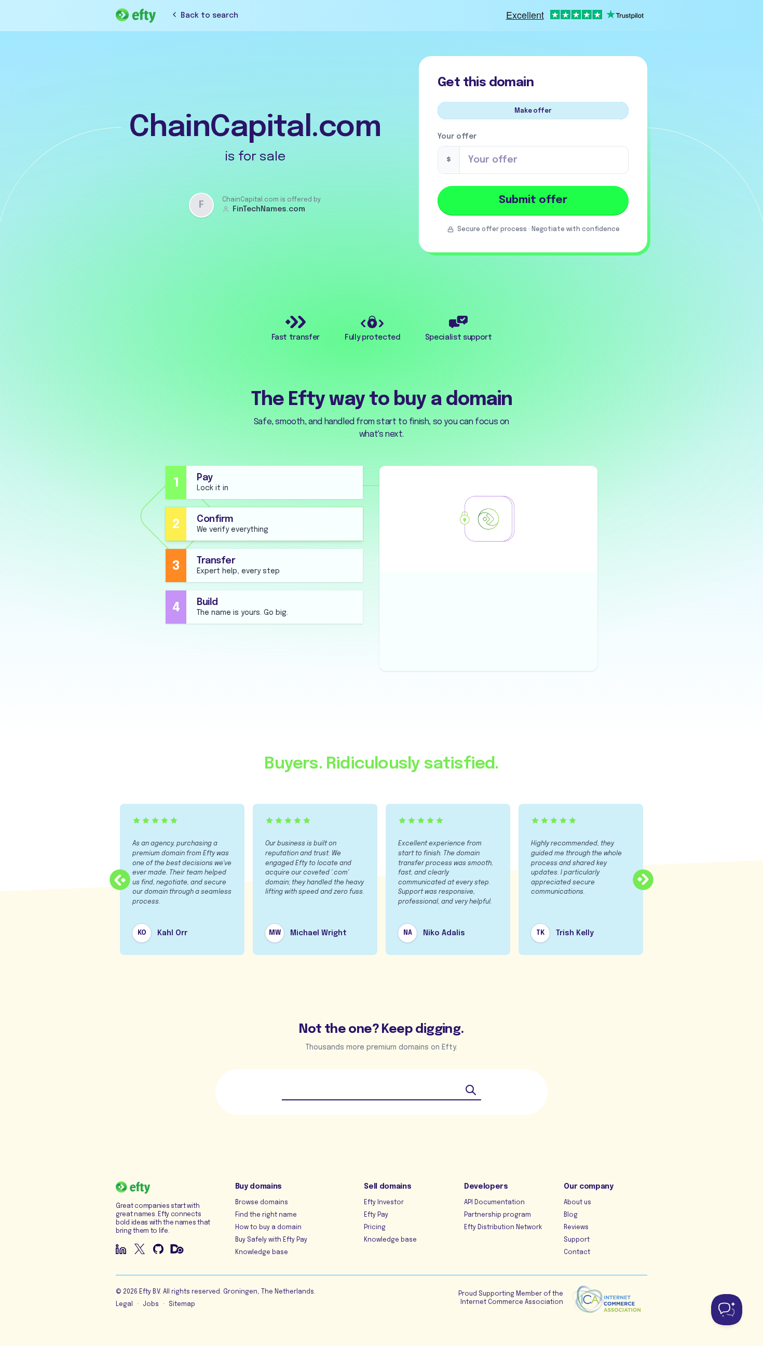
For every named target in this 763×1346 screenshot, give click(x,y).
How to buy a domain (268, 1227)
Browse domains (261, 1203)
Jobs (151, 1304)
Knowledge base (261, 1252)
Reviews (576, 1227)
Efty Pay (376, 1215)
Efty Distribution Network (503, 1227)
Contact (577, 1252)
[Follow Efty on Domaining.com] (177, 1249)
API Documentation (494, 1203)
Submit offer (533, 200)
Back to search (209, 15)
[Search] (471, 1090)
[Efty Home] (136, 15)
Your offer (457, 136)
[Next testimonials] (643, 879)
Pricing (375, 1227)
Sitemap (182, 1304)
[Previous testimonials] (120, 879)
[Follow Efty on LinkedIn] (121, 1249)
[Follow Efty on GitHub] (158, 1249)
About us (577, 1203)
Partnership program (497, 1215)
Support (577, 1240)
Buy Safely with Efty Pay (271, 1240)
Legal (124, 1304)
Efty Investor (384, 1203)
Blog (571, 1215)
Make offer (532, 111)
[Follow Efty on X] (139, 1249)
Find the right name (266, 1215)
